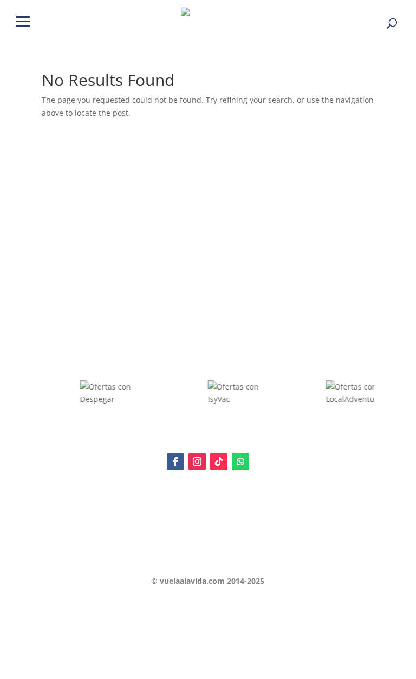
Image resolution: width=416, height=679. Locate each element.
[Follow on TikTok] (218, 461)
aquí (115, 510)
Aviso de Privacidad (73, 520)
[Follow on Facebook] (175, 461)
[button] (23, 20)
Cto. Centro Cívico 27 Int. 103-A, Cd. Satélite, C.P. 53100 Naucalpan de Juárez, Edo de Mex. (208, 558)
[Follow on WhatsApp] (240, 461)
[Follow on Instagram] (197, 461)
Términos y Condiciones (80, 539)
